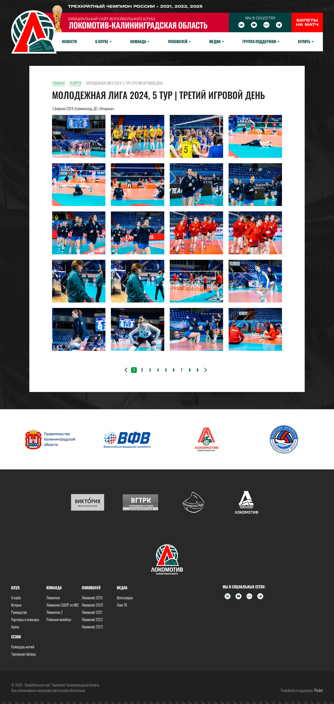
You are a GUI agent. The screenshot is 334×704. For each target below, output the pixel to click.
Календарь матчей (22, 646)
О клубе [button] (101, 41)
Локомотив (53, 597)
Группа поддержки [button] (259, 41)
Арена (15, 627)
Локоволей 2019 (92, 597)
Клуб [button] (15, 587)
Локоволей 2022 (92, 619)
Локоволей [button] (177, 41)
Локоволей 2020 (92, 605)
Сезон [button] (16, 637)
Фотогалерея (125, 597)
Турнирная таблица (23, 654)
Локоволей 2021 (92, 612)
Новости (69, 41)
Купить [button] (304, 41)
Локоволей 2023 (92, 627)
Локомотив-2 (54, 612)
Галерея (75, 83)
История (16, 605)
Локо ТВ (122, 605)
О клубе (16, 597)
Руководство (19, 612)
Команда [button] (138, 41)
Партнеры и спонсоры (25, 619)
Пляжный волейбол (58, 619)
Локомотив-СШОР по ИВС (62, 605)
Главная (58, 83)
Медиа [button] (215, 41)
